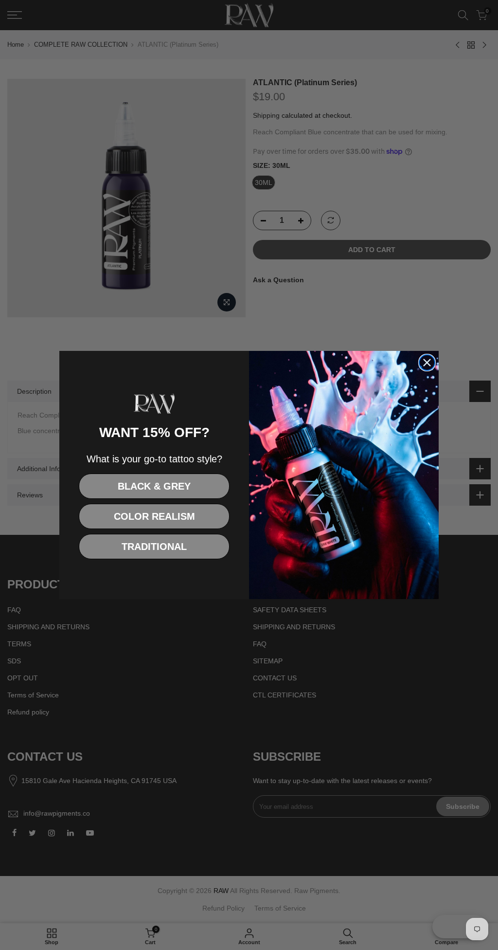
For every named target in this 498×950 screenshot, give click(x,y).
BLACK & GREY (154, 486)
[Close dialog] (427, 362)
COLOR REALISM (154, 516)
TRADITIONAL (154, 546)
